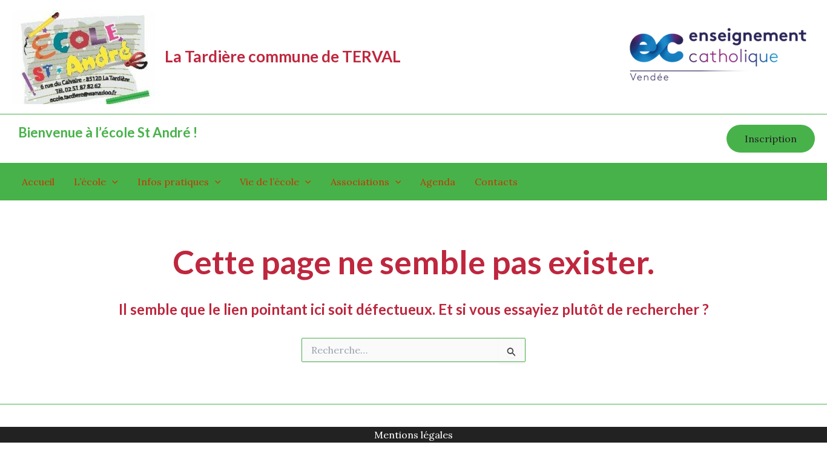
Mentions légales (413, 435)
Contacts (496, 182)
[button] (771, 139)
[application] (112, 181)
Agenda (437, 182)
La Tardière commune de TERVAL (283, 56)
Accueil (38, 182)
